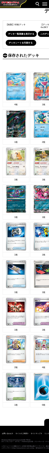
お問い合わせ (7, 433)
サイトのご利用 (21, 433)
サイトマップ (36, 433)
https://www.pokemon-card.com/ (23, 448)
